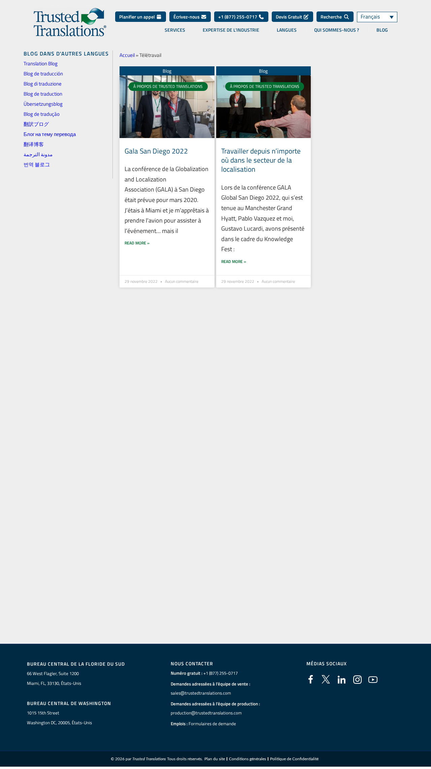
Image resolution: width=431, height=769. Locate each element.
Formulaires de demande (212, 723)
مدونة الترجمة (38, 154)
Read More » (137, 243)
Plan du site (214, 759)
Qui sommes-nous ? (336, 30)
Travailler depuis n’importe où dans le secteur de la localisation (261, 160)
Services (175, 30)
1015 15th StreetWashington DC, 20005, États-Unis (59, 717)
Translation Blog (41, 63)
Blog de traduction (43, 94)
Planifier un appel (137, 16)
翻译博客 (34, 144)
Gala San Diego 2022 (156, 150)
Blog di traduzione (43, 84)
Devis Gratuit (289, 16)
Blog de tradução (42, 114)
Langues (287, 30)
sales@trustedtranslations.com (201, 693)
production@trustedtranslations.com (206, 712)
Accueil (127, 55)
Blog (382, 30)
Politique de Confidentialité (294, 759)
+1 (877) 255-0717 (238, 16)
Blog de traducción (43, 73)
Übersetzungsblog (43, 104)
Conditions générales (247, 759)
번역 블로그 (37, 164)
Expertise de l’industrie (231, 30)
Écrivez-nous (187, 16)
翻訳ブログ (36, 124)
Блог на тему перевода (50, 134)
